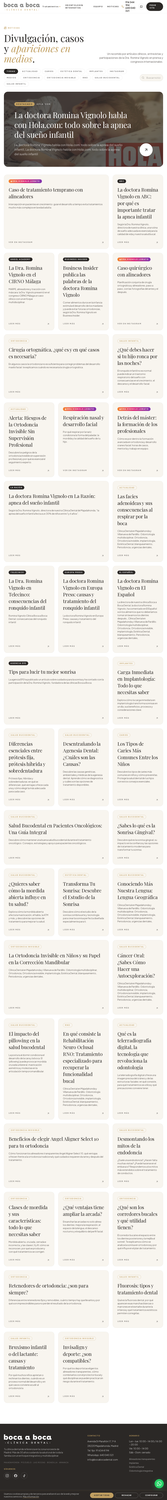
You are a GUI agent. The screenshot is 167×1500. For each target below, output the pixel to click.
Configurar (151, 1495)
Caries (49, 71)
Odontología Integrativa (74, 6)
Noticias (113, 6)
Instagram (117, 71)
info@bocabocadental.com (102, 1459)
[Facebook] (15, 1475)
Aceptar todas (102, 1495)
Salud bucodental (107, 78)
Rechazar (127, 1495)
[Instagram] (7, 1475)
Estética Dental (136, 1467)
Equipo (98, 6)
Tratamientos (51, 6)
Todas (11, 71)
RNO (85, 78)
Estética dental (72, 71)
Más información (31, 1496)
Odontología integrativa (141, 1471)
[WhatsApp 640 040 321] (141, 6)
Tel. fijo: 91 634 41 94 (98, 1450)
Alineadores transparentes (142, 1459)
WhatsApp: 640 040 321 (100, 1454)
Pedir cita (153, 6)
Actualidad (30, 71)
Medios (11, 78)
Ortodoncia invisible (61, 78)
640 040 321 (130, 9)
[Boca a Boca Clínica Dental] (22, 6)
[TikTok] (24, 1475)
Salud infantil (16, 84)
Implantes (96, 71)
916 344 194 (129, 4)
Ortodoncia (31, 78)
